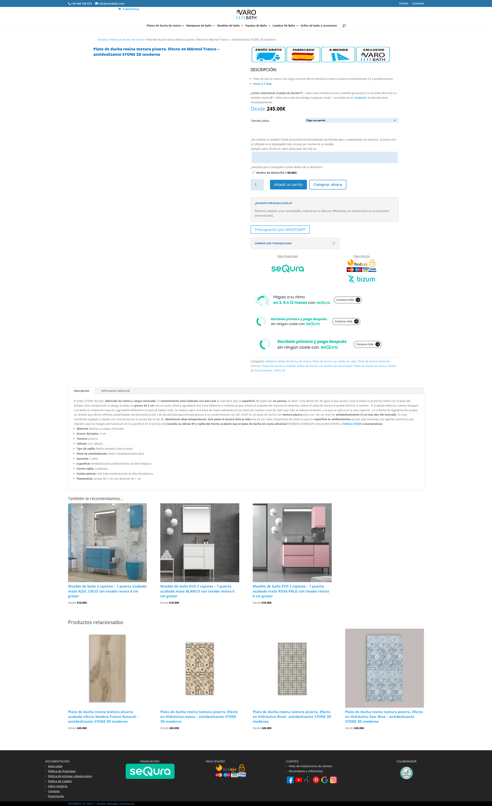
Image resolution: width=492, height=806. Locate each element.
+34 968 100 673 (81, 3)
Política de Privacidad (62, 771)
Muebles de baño (228, 25)
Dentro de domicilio (276, 172)
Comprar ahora (327, 184)
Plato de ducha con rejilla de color (335, 361)
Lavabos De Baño (284, 25)
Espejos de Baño (256, 25)
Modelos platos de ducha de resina (288, 361)
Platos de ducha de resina (164, 25)
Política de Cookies (60, 781)
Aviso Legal (55, 766)
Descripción (81, 391)
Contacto (418, 3)
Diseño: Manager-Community (115, 803)
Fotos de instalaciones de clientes (310, 766)
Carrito (403, 3)
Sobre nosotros (57, 786)
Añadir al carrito (288, 184)
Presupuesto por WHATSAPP (280, 229)
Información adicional (115, 391)
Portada (102, 39)
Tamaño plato (260, 121)
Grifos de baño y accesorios (319, 25)
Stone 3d (279, 370)
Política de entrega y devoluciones (70, 776)
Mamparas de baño (199, 25)
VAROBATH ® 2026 (80, 803)
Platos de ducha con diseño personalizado (324, 366)
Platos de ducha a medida (279, 366)
